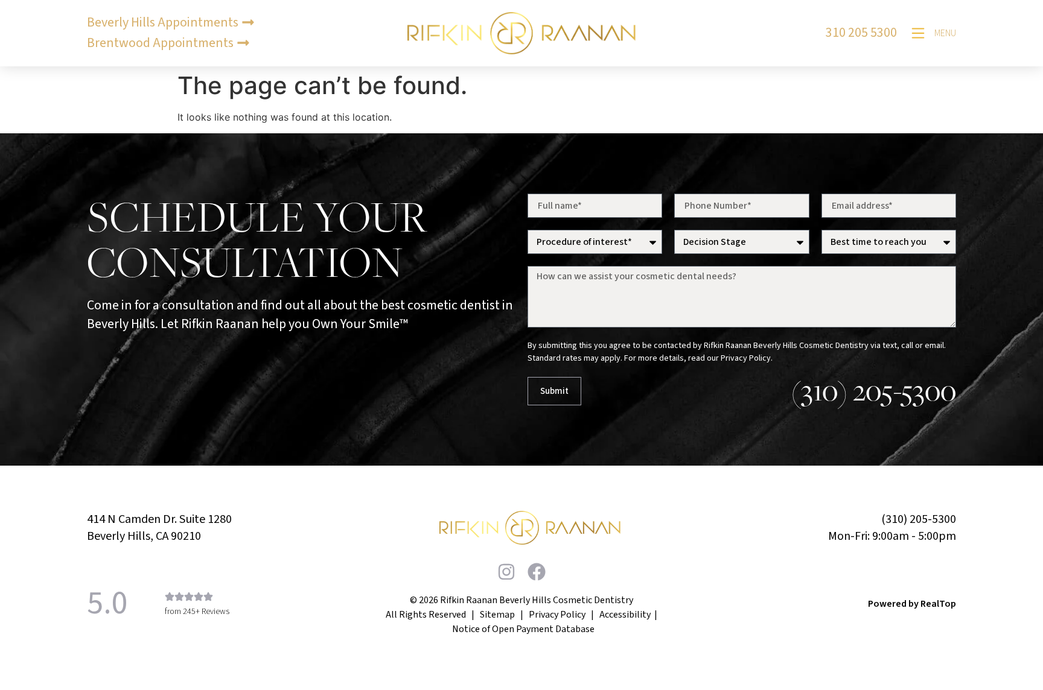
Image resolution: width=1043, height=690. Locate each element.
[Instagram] (506, 572)
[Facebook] (537, 572)
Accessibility (625, 614)
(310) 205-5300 (873, 390)
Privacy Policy (557, 614)
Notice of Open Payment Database (523, 629)
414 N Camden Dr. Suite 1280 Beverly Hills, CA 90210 (159, 528)
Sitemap (497, 614)
